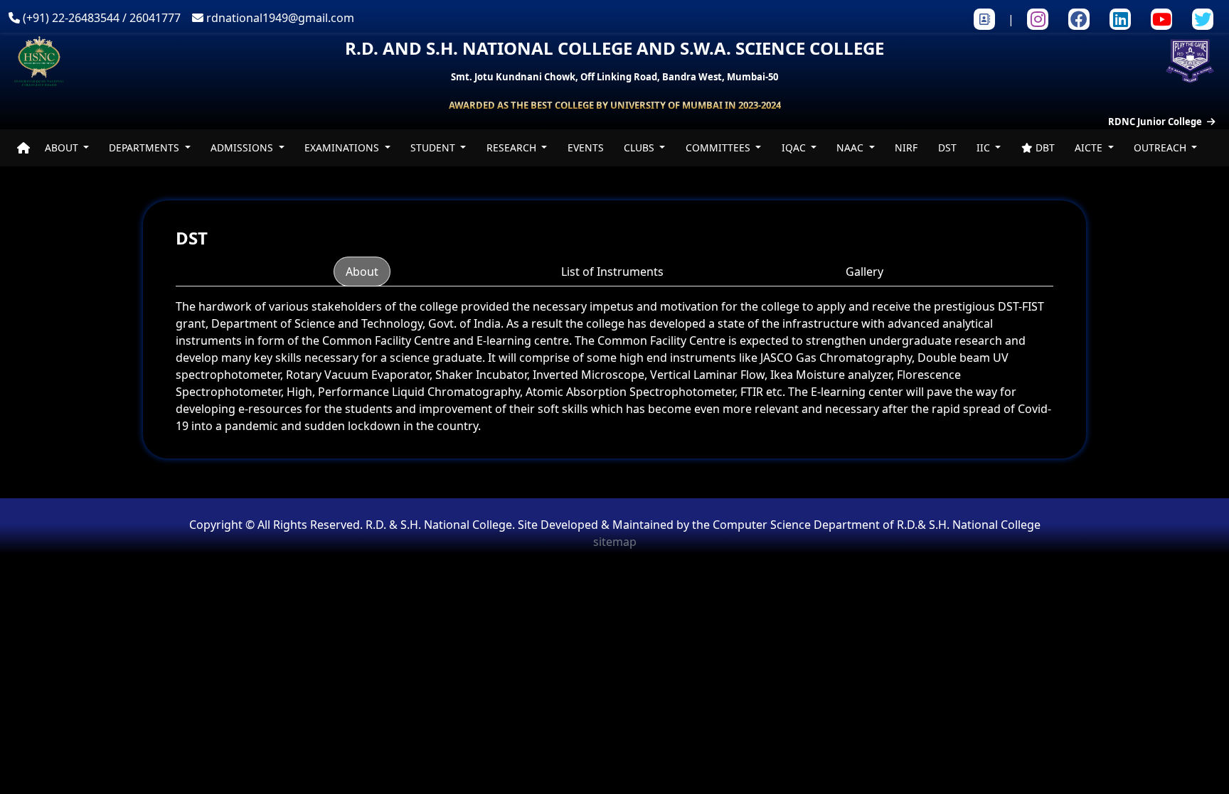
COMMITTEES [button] (719, 147)
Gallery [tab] (864, 271)
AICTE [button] (1090, 147)
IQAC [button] (795, 147)
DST (947, 147)
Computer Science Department (798, 524)
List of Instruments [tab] (612, 271)
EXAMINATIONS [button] (343, 147)
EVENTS (586, 147)
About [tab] (362, 271)
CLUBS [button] (640, 147)
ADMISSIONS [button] (243, 147)
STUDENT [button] (434, 147)
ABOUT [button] (63, 147)
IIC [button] (985, 147)
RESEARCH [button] (512, 147)
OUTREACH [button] (1161, 147)
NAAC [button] (851, 147)
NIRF (906, 147)
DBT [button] (1044, 147)
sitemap (615, 541)
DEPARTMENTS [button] (145, 147)
